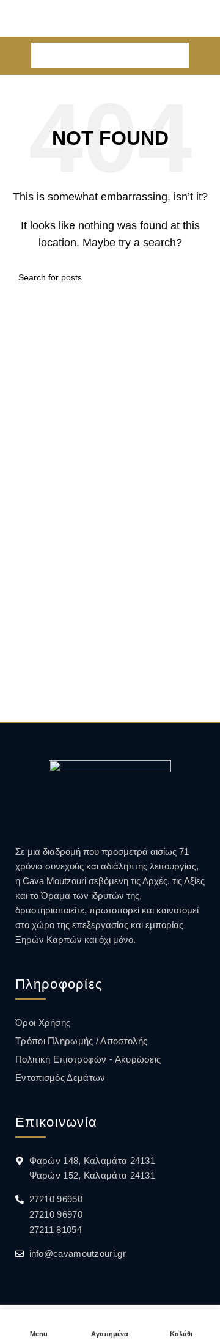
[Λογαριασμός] (206, 55)
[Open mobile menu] (14, 55)
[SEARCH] (176, 55)
